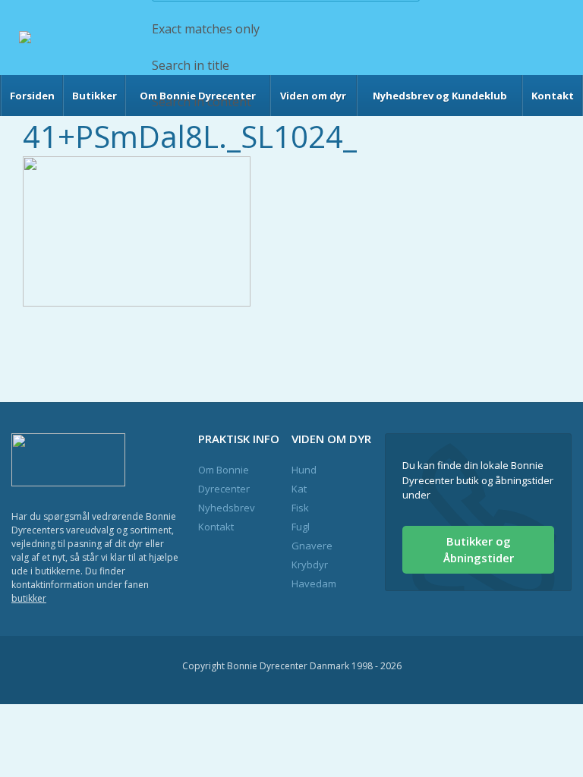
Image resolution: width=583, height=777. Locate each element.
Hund (304, 470)
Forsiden (32, 95)
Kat (299, 488)
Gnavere (312, 545)
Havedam (314, 583)
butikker (28, 598)
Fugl (301, 526)
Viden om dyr (313, 95)
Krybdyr (310, 564)
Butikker (94, 95)
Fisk (300, 507)
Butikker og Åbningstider (478, 549)
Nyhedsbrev (226, 507)
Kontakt (552, 95)
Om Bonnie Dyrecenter (198, 95)
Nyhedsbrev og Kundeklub (440, 95)
